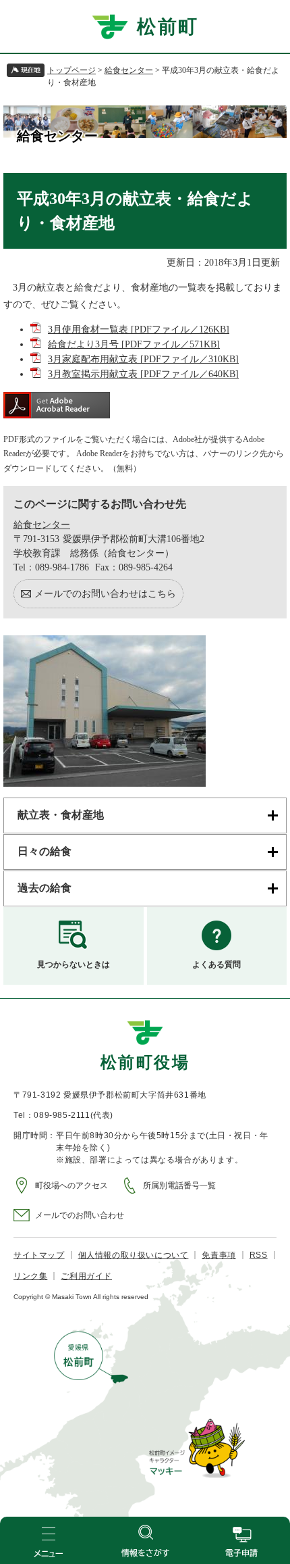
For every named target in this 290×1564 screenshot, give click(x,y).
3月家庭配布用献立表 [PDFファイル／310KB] (143, 359)
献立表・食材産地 (61, 815)
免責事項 (218, 1255)
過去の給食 (44, 888)
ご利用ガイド (86, 1276)
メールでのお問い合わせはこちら (105, 594)
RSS (259, 1255)
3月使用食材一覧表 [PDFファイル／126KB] (138, 329)
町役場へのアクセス (71, 1185)
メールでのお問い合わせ (79, 1215)
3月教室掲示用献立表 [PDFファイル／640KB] (143, 374)
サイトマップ (39, 1255)
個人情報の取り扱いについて (133, 1255)
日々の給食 (44, 851)
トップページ (71, 70)
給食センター (129, 70)
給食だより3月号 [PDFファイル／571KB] (134, 344)
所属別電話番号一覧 (179, 1185)
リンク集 (30, 1276)
